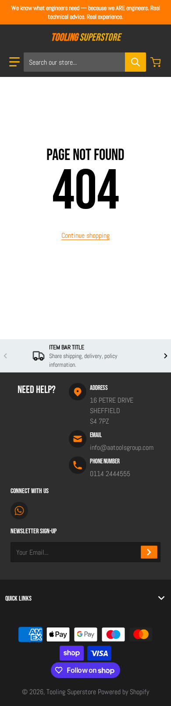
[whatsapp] (19, 510)
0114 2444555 (110, 473)
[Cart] (156, 62)
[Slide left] (5, 355)
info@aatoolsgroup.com (121, 447)
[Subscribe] (149, 552)
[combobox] (85, 62)
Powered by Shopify (123, 691)
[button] (14, 62)
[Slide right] (165, 355)
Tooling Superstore (71, 691)
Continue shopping (85, 235)
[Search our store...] (135, 62)
